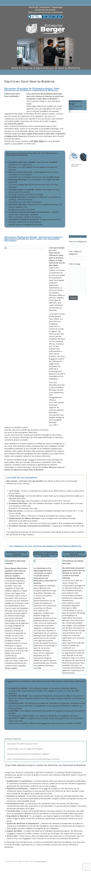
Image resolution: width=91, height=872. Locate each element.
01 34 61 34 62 (52, 16)
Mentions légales (41, 861)
